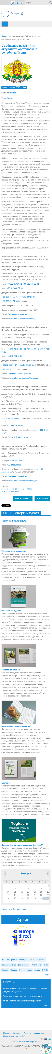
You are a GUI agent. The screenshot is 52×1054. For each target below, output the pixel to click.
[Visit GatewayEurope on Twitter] (49, 1039)
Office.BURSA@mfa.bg (18, 437)
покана (37, 970)
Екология (5, 783)
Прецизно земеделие (11, 610)
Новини (12, 93)
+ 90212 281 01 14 (9, 365)
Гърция (5, 970)
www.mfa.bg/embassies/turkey (22, 319)
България (28, 970)
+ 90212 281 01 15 (26, 365)
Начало (4, 36)
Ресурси (27, 1033)
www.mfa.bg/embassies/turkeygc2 (23, 378)
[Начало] (13, 13)
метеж (29, 489)
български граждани (10, 492)
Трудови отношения (10, 670)
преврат (4, 489)
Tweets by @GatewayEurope (13, 909)
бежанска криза (9, 965)
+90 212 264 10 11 (14, 356)
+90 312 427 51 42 (31, 284)
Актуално (17, 1033)
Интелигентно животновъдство (15, 726)
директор (41, 960)
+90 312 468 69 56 (15, 288)
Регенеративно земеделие (13, 551)
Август (26, 873)
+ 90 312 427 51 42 (27, 297)
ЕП (20, 970)
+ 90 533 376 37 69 (9, 301)
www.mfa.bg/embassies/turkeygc (23, 481)
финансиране (23, 965)
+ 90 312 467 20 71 (9, 297)
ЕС (3, 960)
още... (48, 975)
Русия (34, 965)
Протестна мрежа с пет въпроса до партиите (22, 996)
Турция (10, 98)
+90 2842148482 (14, 465)
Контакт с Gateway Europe (22, 1042)
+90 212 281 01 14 (14, 349)
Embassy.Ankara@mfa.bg (19, 314)
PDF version (42, 498)
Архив (23, 919)
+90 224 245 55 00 (14, 418)
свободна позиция (27, 960)
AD (40, 965)
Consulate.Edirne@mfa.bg (19, 476)
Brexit (45, 965)
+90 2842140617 (17, 460)
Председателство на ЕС (14, 1036)
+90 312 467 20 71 (14, 284)
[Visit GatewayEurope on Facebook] (45, 1039)
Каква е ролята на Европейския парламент (22, 1001)
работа (14, 960)
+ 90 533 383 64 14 (9, 369)
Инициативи (39, 1033)
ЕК (8, 960)
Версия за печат (22, 498)
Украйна (13, 970)
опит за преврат (17, 489)
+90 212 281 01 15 (31, 349)
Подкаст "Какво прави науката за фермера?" (22, 845)
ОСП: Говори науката (21, 513)
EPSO (45, 970)
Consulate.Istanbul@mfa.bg (19, 374)
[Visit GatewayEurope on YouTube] (42, 1039)
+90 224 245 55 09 (15, 426)
